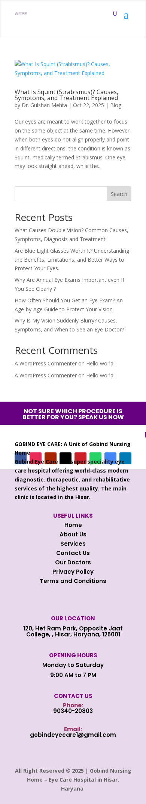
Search (119, 193)
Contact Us (73, 553)
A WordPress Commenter (46, 375)
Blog (115, 105)
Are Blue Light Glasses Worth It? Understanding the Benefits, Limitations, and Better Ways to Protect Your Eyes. (72, 259)
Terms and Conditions (73, 581)
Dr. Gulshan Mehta (44, 105)
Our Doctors (73, 562)
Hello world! (100, 363)
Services (73, 544)
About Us (73, 534)
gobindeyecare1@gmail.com (73, 735)
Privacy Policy (73, 572)
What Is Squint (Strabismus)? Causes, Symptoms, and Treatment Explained (66, 95)
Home (73, 525)
